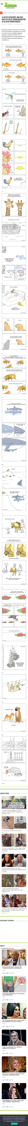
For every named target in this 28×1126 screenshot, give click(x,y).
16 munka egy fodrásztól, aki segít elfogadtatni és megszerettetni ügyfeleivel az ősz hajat (14, 870)
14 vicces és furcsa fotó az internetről (12, 830)
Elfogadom (14, 1123)
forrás (3, 783)
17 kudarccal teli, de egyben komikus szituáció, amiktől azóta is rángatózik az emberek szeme (12, 812)
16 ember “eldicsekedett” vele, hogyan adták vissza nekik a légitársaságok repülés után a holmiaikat (13, 849)
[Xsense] (14, 5)
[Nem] (26, 1120)
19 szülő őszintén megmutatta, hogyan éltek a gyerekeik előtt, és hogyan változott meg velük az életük (14, 910)
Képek (11, 24)
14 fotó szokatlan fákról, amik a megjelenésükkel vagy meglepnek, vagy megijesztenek (12, 890)
